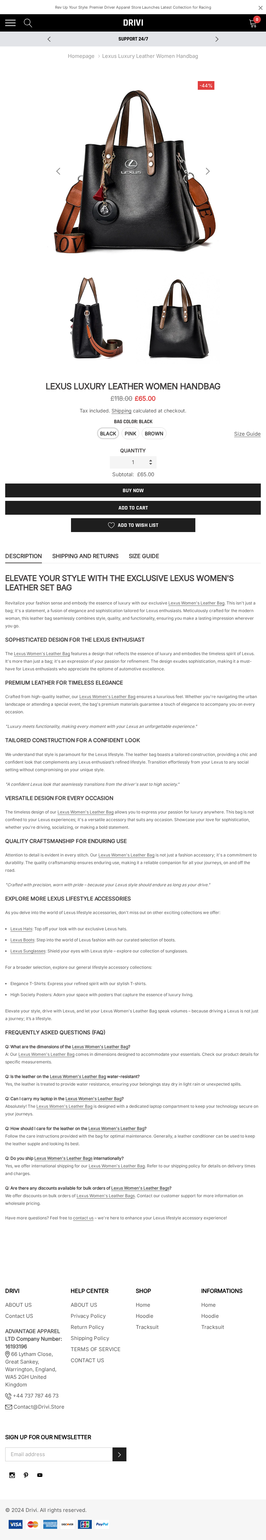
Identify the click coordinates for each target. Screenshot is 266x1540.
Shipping (122, 411)
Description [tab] (23, 556)
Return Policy (87, 1327)
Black (108, 433)
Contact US (19, 1316)
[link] (12, 1475)
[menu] (10, 23)
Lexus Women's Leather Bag (196, 603)
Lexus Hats (21, 928)
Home (143, 1305)
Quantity (133, 450)
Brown (154, 433)
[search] (28, 22)
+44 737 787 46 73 (35, 1395)
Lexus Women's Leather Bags (63, 1158)
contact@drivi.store (39, 1406)
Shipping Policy (90, 1338)
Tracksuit (147, 1327)
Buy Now (133, 490)
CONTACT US (87, 1360)
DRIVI (133, 23)
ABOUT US (18, 1305)
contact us (83, 1217)
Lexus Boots (22, 939)
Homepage (81, 56)
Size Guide (247, 433)
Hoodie (144, 1316)
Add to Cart (133, 508)
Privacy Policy (88, 1316)
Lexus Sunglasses (27, 951)
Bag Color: (133, 421)
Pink (130, 433)
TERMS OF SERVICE (96, 1349)
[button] (119, 1454)
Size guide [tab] (144, 556)
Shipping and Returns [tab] (85, 556)
